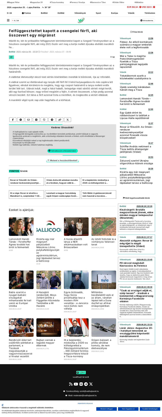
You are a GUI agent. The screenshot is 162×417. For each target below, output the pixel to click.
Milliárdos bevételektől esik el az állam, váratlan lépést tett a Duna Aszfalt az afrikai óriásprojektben (102, 299)
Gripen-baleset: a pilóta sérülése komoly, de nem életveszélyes (101, 344)
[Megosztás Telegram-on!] (52, 119)
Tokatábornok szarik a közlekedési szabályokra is (135, 77)
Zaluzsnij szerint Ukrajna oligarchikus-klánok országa (136, 162)
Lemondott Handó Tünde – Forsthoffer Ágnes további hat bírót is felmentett (20, 243)
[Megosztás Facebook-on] (12, 119)
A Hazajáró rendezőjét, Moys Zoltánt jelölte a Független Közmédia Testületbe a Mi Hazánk (48, 299)
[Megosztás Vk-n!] (36, 119)
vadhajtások (81, 377)
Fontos (27, 13)
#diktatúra (139, 2)
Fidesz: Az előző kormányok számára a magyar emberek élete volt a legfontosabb (136, 45)
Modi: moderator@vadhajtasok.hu (82, 395)
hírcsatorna (148, 20)
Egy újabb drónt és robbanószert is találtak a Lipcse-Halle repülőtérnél (134, 115)
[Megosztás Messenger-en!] (20, 119)
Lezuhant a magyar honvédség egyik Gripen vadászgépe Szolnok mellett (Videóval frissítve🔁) (62, 194)
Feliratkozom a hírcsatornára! (63, 151)
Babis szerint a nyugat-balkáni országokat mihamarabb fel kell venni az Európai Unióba (20, 299)
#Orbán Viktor (118, 2)
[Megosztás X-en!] (67, 119)
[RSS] (70, 384)
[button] (8, 20)
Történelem (150, 13)
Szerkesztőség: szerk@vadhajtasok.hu (82, 391)
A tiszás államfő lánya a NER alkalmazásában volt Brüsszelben (75, 243)
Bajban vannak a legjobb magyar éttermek (45, 343)
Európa (114, 13)
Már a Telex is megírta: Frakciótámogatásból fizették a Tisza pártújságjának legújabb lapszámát (134, 61)
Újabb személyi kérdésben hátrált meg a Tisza (135, 88)
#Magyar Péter (13, 2)
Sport (98, 13)
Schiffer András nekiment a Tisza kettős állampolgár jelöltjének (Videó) (135, 149)
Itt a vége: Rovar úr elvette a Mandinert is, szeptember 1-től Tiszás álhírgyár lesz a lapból (24, 194)
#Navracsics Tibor (98, 2)
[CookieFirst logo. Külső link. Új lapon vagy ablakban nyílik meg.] (3, 405)
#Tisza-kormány (57, 2)
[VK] (81, 384)
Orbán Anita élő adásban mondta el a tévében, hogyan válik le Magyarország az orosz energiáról (62, 181)
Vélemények (80, 13)
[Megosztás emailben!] (28, 119)
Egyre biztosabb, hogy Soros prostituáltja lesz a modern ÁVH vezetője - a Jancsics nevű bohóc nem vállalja (76, 300)
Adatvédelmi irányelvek (85, 403)
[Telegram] (86, 384)
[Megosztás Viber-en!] (44, 119)
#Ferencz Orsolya (77, 2)
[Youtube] (76, 384)
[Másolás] (59, 119)
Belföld (44, 13)
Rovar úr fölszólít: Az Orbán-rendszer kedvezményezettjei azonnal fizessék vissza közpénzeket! (24, 181)
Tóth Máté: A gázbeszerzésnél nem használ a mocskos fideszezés (96, 194)
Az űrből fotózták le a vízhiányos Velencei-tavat (103, 242)
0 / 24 (9, 13)
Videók (131, 13)
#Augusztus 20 (36, 2)
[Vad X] (91, 384)
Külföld (61, 13)
